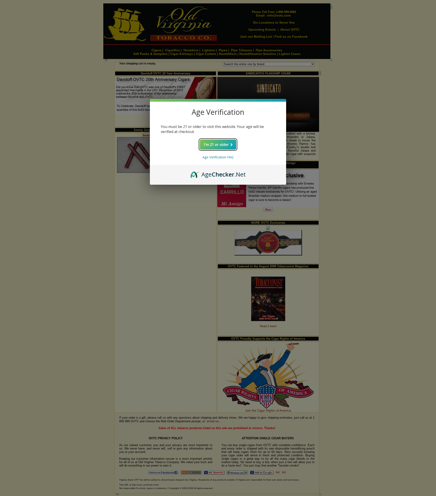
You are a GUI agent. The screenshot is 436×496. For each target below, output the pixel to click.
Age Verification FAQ (218, 157)
